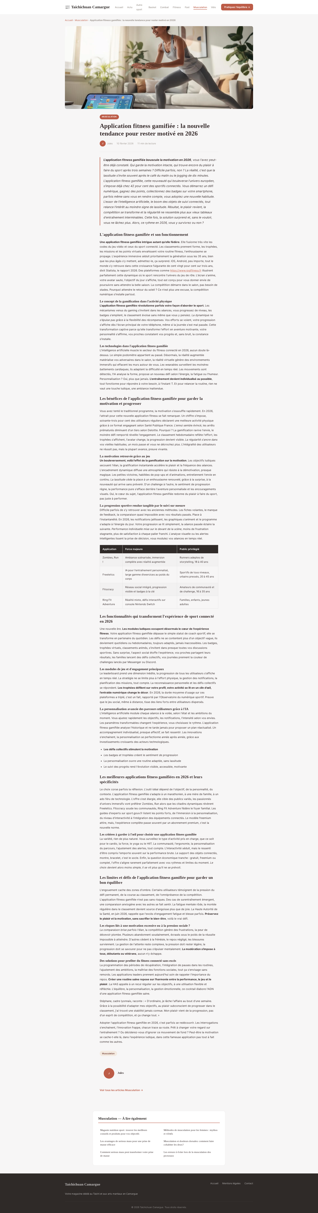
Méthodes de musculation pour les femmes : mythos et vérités (190, 1132)
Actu (129, 7)
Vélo (213, 7)
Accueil (119, 7)
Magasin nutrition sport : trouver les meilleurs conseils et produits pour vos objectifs (123, 1132)
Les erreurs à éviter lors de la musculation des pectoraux (187, 1154)
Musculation (200, 7)
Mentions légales (231, 1183)
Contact (248, 1183)
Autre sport (139, 7)
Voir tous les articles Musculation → (121, 1090)
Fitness (177, 7)
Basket (152, 7)
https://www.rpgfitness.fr (185, 270)
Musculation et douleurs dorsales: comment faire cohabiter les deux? (189, 1143)
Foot (187, 7)
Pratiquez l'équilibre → (237, 7)
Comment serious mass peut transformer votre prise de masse (126, 1154)
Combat (164, 7)
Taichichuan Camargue (87, 7)
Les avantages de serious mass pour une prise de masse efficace (125, 1143)
